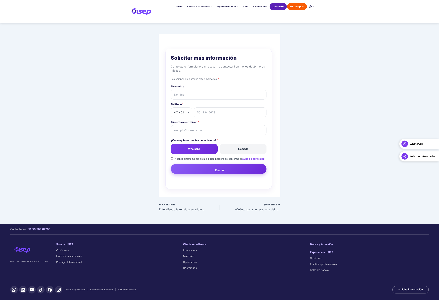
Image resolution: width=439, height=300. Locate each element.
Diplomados (190, 262)
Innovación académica (69, 256)
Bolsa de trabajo (319, 269)
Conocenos (260, 6)
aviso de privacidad (253, 158)
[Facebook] (50, 289)
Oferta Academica (199, 6)
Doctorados (190, 267)
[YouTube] (32, 289)
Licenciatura (190, 250)
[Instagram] (58, 289)
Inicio (179, 6)
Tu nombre (178, 86)
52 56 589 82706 (39, 229)
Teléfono (177, 104)
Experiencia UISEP (227, 6)
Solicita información (410, 289)
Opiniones (316, 258)
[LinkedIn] (23, 289)
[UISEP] (22, 250)
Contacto (278, 6)
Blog (245, 6)
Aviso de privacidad (76, 289)
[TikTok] (41, 289)
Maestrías (188, 256)
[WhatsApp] (14, 289)
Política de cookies (127, 289)
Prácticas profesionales (323, 264)
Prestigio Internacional (69, 262)
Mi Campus (297, 6)
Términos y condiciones (101, 289)
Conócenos (62, 250)
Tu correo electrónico (185, 122)
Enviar (220, 170)
